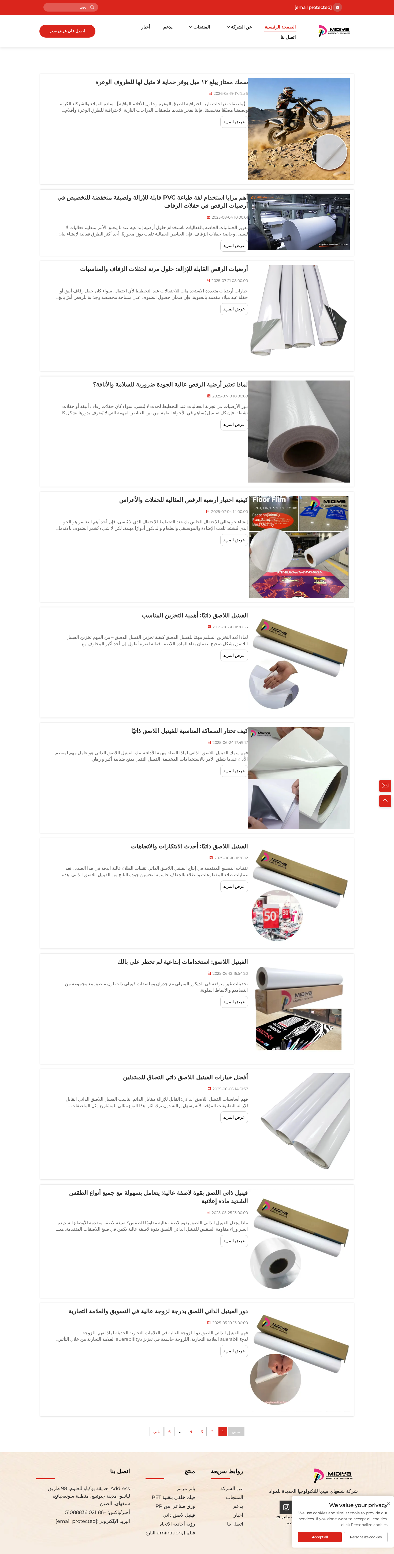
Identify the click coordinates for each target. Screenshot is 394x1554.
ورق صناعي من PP (175, 1506)
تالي (156, 1431)
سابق (236, 1431)
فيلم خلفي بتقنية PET (173, 1497)
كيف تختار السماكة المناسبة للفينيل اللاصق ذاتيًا (189, 730)
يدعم (168, 27)
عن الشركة (241, 27)
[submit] (92, 7)
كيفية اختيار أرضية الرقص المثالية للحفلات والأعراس (183, 499)
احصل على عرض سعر (67, 30)
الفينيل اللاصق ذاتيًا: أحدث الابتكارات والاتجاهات (189, 846)
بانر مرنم (186, 1488)
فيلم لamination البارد (170, 1533)
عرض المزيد (234, 121)
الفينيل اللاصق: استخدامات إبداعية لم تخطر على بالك (182, 961)
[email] (385, 786)
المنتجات (202, 27)
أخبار (145, 27)
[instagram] (286, 1507)
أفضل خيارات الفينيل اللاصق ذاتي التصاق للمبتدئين (185, 1077)
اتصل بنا (288, 37)
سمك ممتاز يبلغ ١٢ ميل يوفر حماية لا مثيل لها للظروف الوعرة (171, 82)
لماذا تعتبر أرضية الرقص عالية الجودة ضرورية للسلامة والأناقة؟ (170, 384)
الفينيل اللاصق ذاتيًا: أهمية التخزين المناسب (195, 615)
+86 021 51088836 (86, 1512)
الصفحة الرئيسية (280, 27)
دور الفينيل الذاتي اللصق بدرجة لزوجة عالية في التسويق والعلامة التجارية (158, 1311)
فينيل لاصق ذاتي (179, 1515)
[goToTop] (385, 801)
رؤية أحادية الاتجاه (177, 1524)
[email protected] (313, 7)
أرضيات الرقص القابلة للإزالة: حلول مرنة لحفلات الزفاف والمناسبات (164, 269)
